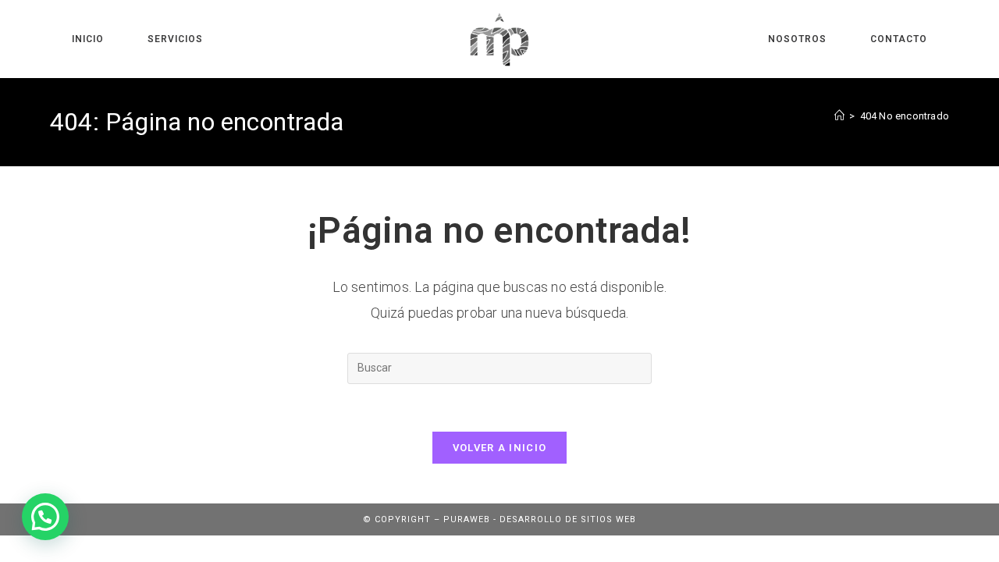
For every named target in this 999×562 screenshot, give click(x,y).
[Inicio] (839, 116)
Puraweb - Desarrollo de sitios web (539, 519)
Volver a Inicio (500, 448)
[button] (45, 516)
